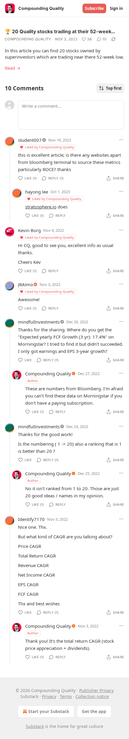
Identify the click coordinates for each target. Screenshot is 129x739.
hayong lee (36, 192)
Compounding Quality (28, 39)
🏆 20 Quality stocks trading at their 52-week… (60, 31)
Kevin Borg (29, 230)
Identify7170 (31, 519)
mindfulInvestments (39, 322)
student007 (30, 140)
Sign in (116, 8)
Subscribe (94, 8)
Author (32, 380)
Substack (35, 726)
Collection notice (92, 696)
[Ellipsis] (121, 139)
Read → (12, 68)
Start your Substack (48, 711)
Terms (66, 696)
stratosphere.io (40, 207)
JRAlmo (25, 284)
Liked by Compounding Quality (49, 147)
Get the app (94, 711)
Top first (114, 88)
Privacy (49, 696)
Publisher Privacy (96, 690)
